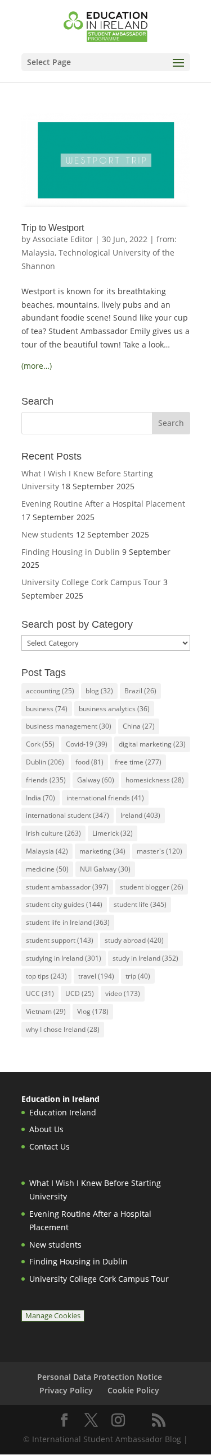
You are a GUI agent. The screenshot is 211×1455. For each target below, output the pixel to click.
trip (137, 976)
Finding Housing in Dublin (70, 551)
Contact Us (49, 1146)
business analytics (114, 708)
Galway (95, 780)
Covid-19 (86, 744)
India (40, 798)
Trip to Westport (52, 228)
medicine (47, 869)
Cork (40, 744)
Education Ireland (62, 1112)
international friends (105, 798)
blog (99, 691)
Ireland (140, 815)
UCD (79, 993)
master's (159, 851)
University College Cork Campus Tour (91, 582)
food (89, 762)
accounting (50, 691)
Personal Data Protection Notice (99, 1376)
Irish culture (53, 833)
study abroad (134, 940)
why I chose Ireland (63, 1029)
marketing (102, 851)
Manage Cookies (52, 1315)
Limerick (112, 833)
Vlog (93, 1011)
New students (47, 534)
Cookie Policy (133, 1390)
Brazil (140, 691)
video (122, 993)
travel (96, 976)
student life (140, 904)
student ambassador (67, 887)
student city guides (64, 904)
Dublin (45, 762)
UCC (40, 993)
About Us (46, 1129)
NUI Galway (105, 869)
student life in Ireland (68, 922)
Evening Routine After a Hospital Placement (103, 503)
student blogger (151, 887)
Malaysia (47, 851)
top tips (46, 976)
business (47, 708)
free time (138, 762)
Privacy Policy (66, 1390)
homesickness (154, 780)
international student (67, 815)
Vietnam (46, 1011)
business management (68, 726)
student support (59, 940)
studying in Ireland (63, 958)
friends (46, 780)
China (139, 726)
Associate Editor (63, 239)
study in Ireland (145, 958)
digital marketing (152, 744)
